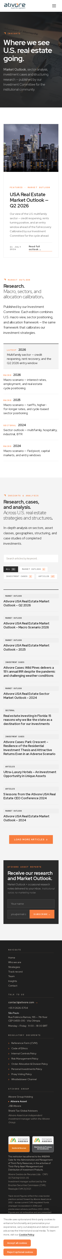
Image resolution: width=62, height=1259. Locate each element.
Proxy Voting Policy (21, 1074)
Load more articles (31, 839)
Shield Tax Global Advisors (23, 1110)
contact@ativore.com (23, 1002)
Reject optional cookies (20, 1252)
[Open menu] (54, 6)
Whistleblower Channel (24, 1079)
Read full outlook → (35, 248)
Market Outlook (33, 569)
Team (11, 976)
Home (11, 957)
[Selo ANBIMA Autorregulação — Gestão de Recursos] (19, 1144)
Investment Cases (18, 576)
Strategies (14, 967)
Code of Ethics (19, 1048)
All (10, 569)
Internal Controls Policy (23, 1053)
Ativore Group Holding (20, 1096)
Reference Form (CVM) (24, 1043)
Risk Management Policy (24, 1058)
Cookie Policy (26, 1234)
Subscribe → (42, 914)
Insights (12, 981)
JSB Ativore (14, 1105)
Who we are (14, 962)
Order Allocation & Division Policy (29, 1063)
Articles (46, 576)
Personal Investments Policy (26, 1069)
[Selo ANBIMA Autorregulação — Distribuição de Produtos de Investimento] (43, 1144)
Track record (15, 971)
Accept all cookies (17, 1243)
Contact (12, 985)
